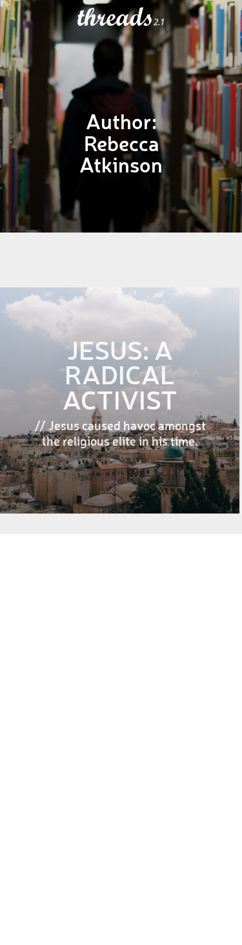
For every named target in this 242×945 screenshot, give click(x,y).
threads (115, 17)
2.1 (159, 22)
